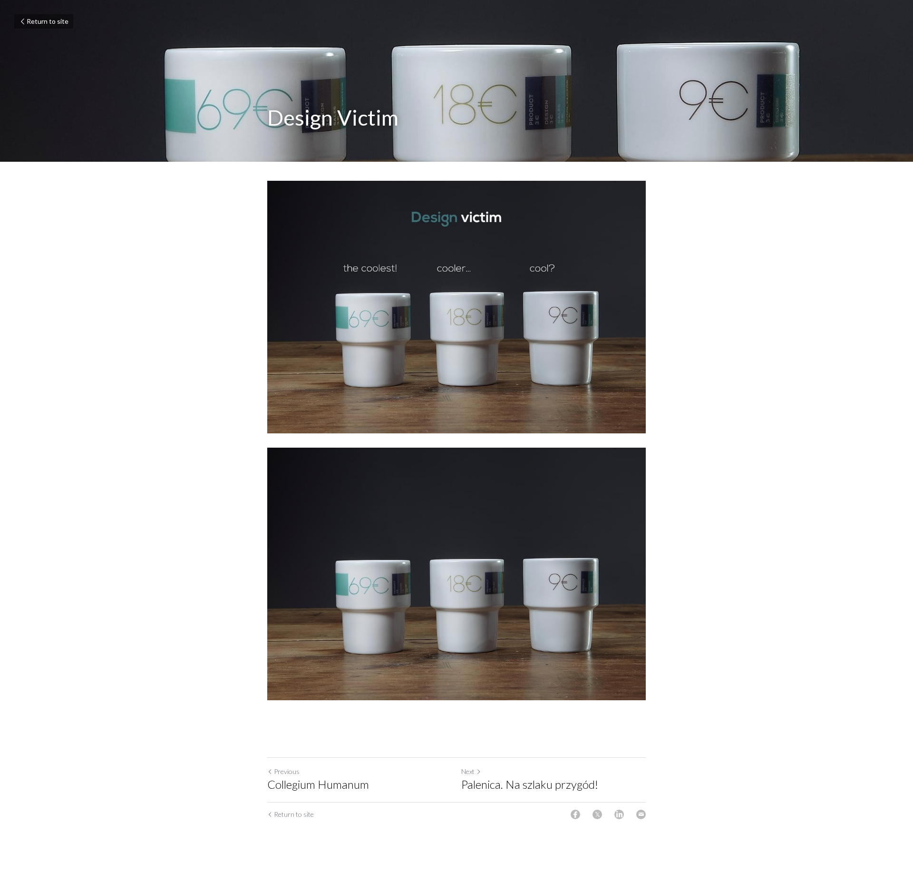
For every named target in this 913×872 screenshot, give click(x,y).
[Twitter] (597, 814)
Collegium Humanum (318, 784)
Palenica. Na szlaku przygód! (529, 784)
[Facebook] (575, 814)
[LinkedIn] (619, 814)
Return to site (47, 21)
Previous (287, 771)
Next (468, 771)
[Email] (641, 814)
